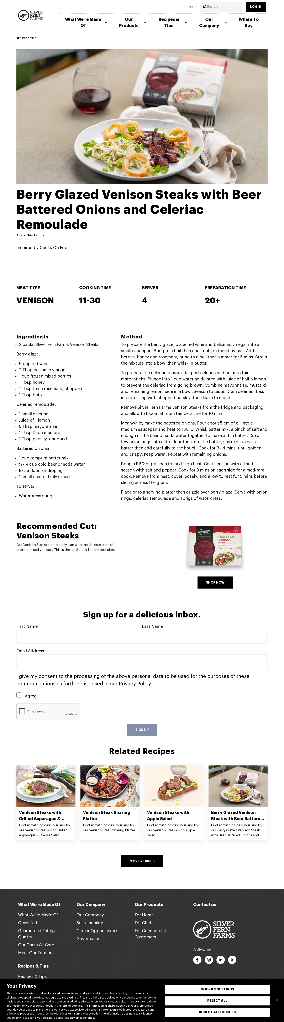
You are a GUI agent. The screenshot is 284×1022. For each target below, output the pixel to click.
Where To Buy (249, 22)
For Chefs (144, 923)
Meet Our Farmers (36, 953)
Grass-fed (27, 923)
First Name (27, 627)
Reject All (217, 1000)
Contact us (204, 904)
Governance (88, 939)
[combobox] (221, 7)
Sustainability (90, 923)
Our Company (209, 22)
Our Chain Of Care (36, 945)
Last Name (152, 627)
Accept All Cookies (217, 1012)
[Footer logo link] (214, 929)
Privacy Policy (135, 683)
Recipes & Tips (169, 22)
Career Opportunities (97, 931)
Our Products (128, 22)
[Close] (277, 1000)
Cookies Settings (217, 989)
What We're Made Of (83, 22)
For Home (144, 915)
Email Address (30, 651)
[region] (142, 1000)
